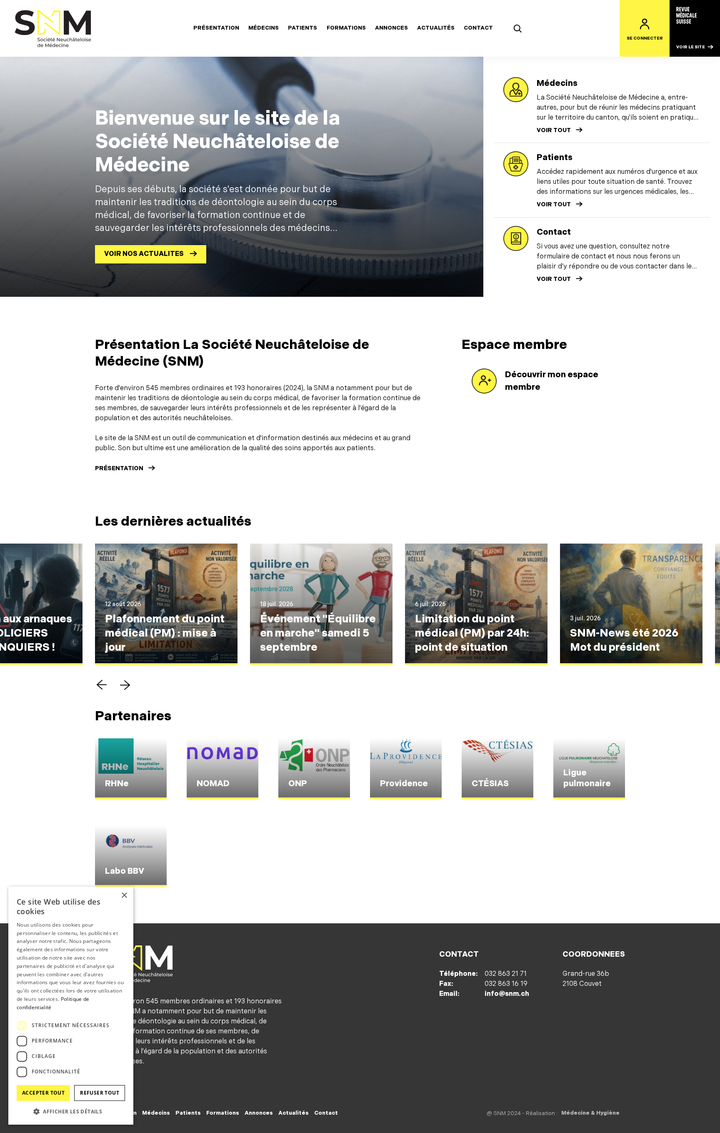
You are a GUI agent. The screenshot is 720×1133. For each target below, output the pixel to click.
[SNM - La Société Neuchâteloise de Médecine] (53, 28)
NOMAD (213, 784)
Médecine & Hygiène (590, 1113)
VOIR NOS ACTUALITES (144, 254)
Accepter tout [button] (43, 1092)
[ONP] (314, 768)
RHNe (117, 784)
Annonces (391, 28)
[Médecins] (515, 89)
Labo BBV (124, 871)
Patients (302, 28)
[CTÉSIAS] (497, 768)
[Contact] (515, 238)
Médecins (263, 28)
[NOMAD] (222, 768)
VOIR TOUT (554, 130)
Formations (346, 28)
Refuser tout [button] (99, 1092)
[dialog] (70, 1006)
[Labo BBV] (131, 856)
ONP (297, 784)
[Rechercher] (517, 28)
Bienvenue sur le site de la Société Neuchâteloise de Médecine (217, 142)
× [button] (124, 895)
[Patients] (515, 163)
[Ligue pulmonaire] (589, 768)
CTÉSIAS (490, 784)
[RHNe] (131, 768)
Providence (404, 784)
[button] (102, 685)
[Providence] (406, 768)
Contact (478, 28)
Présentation (216, 28)
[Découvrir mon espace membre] (484, 381)
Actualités (436, 28)
